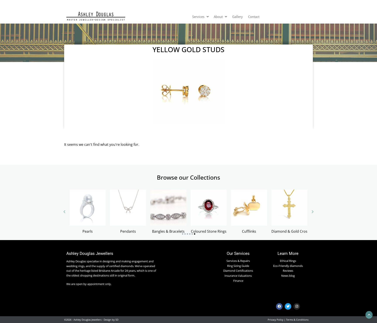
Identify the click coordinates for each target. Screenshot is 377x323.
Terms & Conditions (297, 319)
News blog (288, 276)
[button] (182, 234)
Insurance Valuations (238, 276)
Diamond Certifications (238, 271)
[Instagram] (296, 306)
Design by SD (111, 319)
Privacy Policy (275, 319)
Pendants (128, 231)
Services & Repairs (238, 261)
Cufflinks (249, 231)
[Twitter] (288, 306)
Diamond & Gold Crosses (292, 231)
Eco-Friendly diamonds (288, 266)
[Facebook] (279, 306)
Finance (238, 281)
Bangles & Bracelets (168, 231)
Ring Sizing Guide (238, 266)
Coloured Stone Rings (208, 231)
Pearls (87, 231)
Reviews (288, 271)
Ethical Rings (288, 261)
